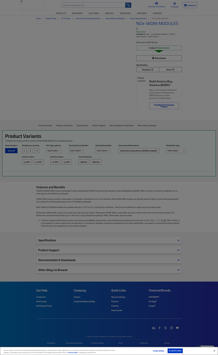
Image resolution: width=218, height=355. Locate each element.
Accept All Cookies (175, 351)
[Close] (214, 350)
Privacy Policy (73, 352)
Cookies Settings (158, 351)
